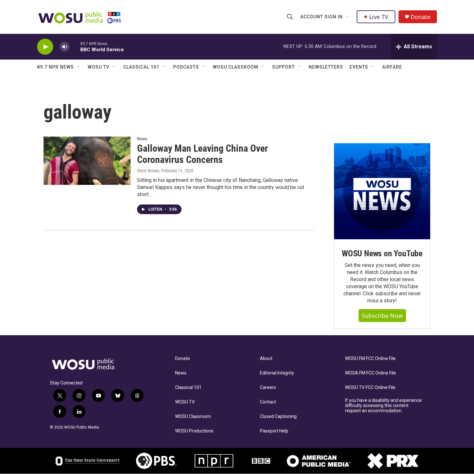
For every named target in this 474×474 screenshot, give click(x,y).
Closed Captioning (278, 416)
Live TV (378, 17)
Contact (268, 402)
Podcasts (186, 67)
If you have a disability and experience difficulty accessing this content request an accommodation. (383, 405)
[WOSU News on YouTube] (382, 191)
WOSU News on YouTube (382, 253)
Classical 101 (141, 67)
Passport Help (274, 431)
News (142, 138)
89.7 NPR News (55, 67)
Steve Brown (148, 170)
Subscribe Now (382, 315)
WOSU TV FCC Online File (370, 387)
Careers (268, 387)
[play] (45, 47)
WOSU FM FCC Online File (370, 358)
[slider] (75, 46)
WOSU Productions (194, 431)
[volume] (64, 47)
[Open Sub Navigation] (347, 16)
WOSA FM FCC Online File (370, 373)
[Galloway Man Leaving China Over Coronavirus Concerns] (87, 161)
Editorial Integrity (277, 373)
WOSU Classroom (235, 67)
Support (283, 67)
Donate (420, 17)
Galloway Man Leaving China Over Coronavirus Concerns (202, 154)
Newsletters (326, 67)
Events (359, 67)
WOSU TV (98, 67)
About (266, 358)
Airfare (392, 67)
